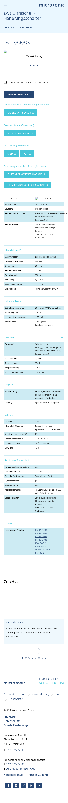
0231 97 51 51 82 (15, 764)
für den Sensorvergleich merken (28, 83)
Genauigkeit (10, 289)
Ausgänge (9, 337)
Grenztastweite (12, 275)
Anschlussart (10, 322)
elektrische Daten (13, 301)
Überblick (9, 28)
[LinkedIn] (31, 785)
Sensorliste (26, 28)
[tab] (34, 249)
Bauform (9, 209)
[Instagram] (16, 785)
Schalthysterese (12, 359)
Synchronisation (12, 481)
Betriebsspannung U (14, 308)
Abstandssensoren (15, 694)
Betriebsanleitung (18, 133)
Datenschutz (12, 721)
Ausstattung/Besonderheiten (18, 460)
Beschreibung (11, 392)
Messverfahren (11, 257)
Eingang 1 (9, 403)
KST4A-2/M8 (41, 530)
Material (8, 422)
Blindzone (9, 266)
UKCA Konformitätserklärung (26, 185)
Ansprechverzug (12, 368)
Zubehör (9, 523)
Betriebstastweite (13, 270)
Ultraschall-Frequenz (14, 261)
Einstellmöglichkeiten (14, 476)
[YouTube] (39, 785)
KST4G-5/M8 (41, 540)
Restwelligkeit (11, 313)
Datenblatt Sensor (19, 113)
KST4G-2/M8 (41, 537)
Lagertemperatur (12, 443)
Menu (5, 5)
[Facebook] (8, 785)
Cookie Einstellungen (17, 725)
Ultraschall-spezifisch (14, 250)
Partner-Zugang (38, 775)
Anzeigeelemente (13, 490)
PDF (25, 154)
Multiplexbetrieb (12, 485)
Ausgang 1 (9, 344)
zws (57, 694)
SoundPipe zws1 (42, 550)
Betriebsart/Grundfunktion (17, 213)
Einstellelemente (12, 472)
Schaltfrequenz (11, 363)
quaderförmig (40, 694)
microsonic (14, 684)
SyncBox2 (39, 553)
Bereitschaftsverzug (14, 372)
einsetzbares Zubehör (14, 530)
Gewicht (9, 448)
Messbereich (10, 204)
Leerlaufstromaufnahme (16, 317)
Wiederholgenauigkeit (15, 284)
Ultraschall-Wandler (14, 426)
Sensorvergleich (17, 95)
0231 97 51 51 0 (14, 750)
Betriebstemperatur (14, 439)
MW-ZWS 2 (40, 543)
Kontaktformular (14, 775)
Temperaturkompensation (17, 467)
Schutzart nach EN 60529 (16, 434)
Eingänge (9, 385)
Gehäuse (9, 415)
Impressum (10, 716)
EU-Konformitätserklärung (24, 174)
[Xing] (23, 785)
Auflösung (9, 280)
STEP (10, 154)
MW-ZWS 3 (40, 546)
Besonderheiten (12, 224)
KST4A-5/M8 (41, 533)
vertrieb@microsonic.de (20, 768)
